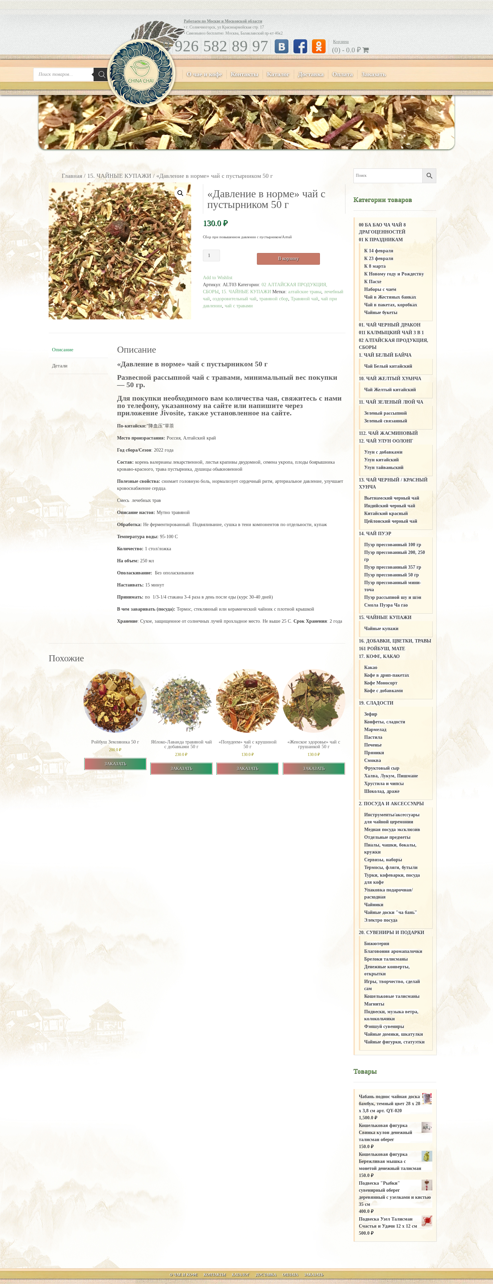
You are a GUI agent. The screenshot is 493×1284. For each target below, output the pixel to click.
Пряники (374, 752)
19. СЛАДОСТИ (376, 703)
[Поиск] (102, 74)
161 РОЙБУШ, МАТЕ (382, 648)
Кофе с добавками (383, 690)
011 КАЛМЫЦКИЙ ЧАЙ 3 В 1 (391, 332)
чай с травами (239, 305)
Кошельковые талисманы (392, 996)
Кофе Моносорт (380, 682)
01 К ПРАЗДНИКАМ (381, 239)
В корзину (288, 258)
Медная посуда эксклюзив (392, 829)
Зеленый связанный (385, 420)
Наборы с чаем (380, 289)
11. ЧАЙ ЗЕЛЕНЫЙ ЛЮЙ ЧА (391, 402)
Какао (370, 667)
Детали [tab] (59, 365)
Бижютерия (376, 943)
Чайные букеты (380, 312)
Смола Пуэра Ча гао (386, 605)
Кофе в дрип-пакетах (386, 675)
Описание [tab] (62, 349)
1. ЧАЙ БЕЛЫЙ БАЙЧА (385, 355)
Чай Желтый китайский (390, 389)
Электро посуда (380, 920)
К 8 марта (375, 266)
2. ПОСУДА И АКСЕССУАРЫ (391, 803)
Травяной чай (304, 298)
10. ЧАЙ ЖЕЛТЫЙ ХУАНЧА (390, 378)
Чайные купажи (381, 628)
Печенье (373, 745)
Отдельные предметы (387, 837)
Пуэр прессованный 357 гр (392, 567)
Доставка (311, 74)
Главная (72, 175)
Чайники (373, 904)
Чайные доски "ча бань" (390, 912)
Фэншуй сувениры (384, 1026)
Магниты (374, 1004)
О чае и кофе (204, 74)
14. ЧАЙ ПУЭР (375, 533)
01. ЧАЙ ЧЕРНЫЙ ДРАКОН (390, 324)
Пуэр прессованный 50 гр (391, 574)
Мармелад (375, 729)
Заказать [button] (115, 763)
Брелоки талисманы (386, 959)
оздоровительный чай (235, 298)
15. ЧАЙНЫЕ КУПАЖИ (119, 175)
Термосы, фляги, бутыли (391, 867)
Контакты (244, 74)
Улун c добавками (383, 452)
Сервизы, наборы (383, 859)
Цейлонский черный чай (390, 521)
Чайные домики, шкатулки (393, 1034)
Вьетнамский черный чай (391, 498)
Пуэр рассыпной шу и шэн (392, 597)
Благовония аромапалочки (393, 951)
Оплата (342, 74)
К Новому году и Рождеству (394, 273)
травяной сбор (273, 298)
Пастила (373, 737)
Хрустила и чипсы (384, 783)
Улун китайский (381, 459)
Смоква (372, 760)
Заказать (374, 74)
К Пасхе (372, 281)
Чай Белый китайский (388, 366)
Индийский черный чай (389, 505)
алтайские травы (304, 291)
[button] (180, 193)
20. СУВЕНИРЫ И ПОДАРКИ (391, 932)
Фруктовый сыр (381, 768)
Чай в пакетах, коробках (390, 304)
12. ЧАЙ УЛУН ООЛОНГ (386, 441)
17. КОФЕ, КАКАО (379, 656)
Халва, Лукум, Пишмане (391, 775)
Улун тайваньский (383, 467)
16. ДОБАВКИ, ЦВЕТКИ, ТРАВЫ (395, 641)
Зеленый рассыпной (385, 413)
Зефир (370, 714)
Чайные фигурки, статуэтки (394, 1041)
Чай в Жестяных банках (390, 297)
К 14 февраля (378, 250)
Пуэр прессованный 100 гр (392, 544)
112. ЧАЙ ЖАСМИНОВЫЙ (388, 433)
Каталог (278, 74)
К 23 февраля (378, 258)
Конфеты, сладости (384, 721)
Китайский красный (386, 513)
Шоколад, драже (381, 791)
